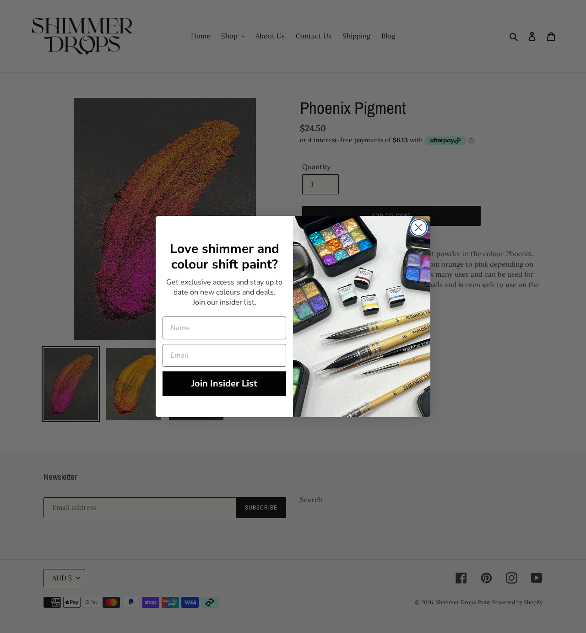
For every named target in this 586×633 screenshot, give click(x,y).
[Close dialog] (419, 228)
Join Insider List (224, 383)
